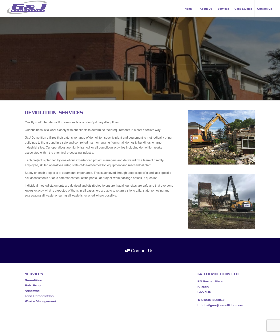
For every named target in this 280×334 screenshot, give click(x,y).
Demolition (33, 280)
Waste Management (41, 301)
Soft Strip (33, 285)
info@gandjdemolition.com (222, 305)
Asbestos (32, 290)
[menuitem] (188, 8)
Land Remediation (39, 296)
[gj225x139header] (27, 8)
